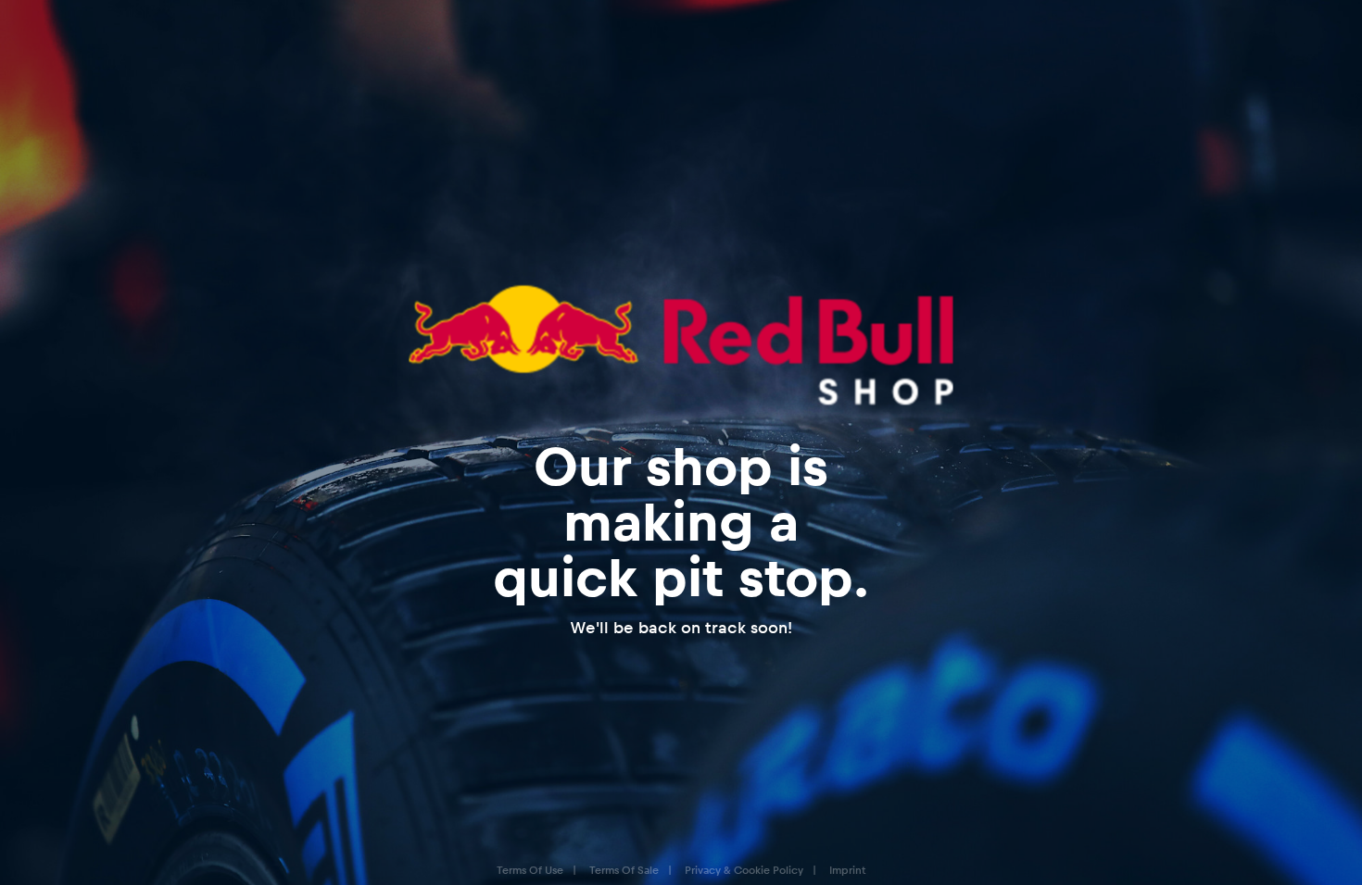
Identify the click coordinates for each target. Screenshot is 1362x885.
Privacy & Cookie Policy (744, 870)
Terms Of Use (530, 870)
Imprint (847, 870)
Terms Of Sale (624, 870)
